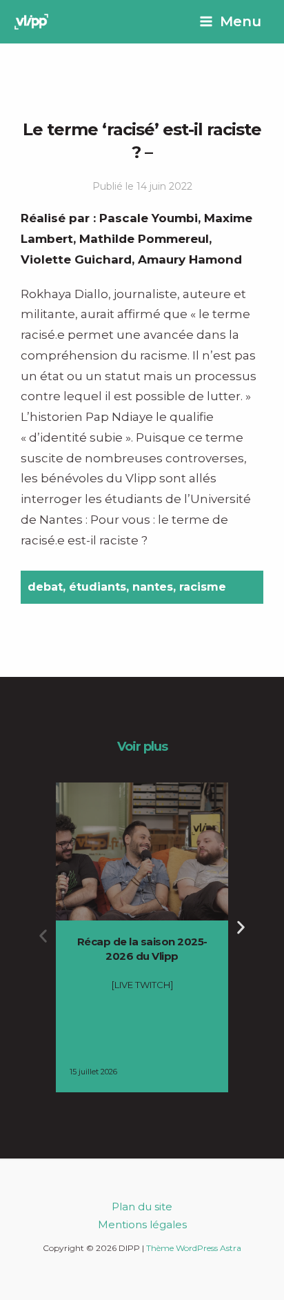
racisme (202, 586)
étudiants (97, 586)
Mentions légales (142, 1224)
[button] (43, 936)
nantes (152, 586)
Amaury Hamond (190, 259)
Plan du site (142, 1206)
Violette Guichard (76, 259)
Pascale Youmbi (148, 218)
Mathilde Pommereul (144, 239)
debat (45, 586)
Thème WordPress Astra (193, 1248)
